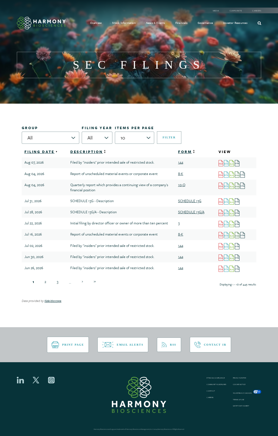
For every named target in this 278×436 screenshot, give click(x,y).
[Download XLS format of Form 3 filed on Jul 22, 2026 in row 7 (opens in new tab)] (232, 223)
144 (180, 162)
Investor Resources (235, 23)
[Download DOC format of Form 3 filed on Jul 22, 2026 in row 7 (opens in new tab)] (226, 223)
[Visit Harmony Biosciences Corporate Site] (41, 23)
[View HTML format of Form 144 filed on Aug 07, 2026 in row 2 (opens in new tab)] (237, 163)
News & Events (155, 23)
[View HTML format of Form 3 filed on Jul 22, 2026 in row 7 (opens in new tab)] (237, 223)
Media (216, 10)
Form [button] (185, 151)
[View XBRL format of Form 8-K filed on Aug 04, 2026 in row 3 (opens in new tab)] (237, 174)
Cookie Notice (239, 384)
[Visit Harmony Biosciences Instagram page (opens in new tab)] (51, 380)
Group (30, 128)
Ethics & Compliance (216, 378)
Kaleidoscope (53, 300)
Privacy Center (239, 378)
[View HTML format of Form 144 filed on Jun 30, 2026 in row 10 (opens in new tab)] (237, 257)
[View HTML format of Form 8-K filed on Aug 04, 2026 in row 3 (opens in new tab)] (243, 174)
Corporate (236, 10)
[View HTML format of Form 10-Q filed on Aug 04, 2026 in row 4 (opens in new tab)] (243, 185)
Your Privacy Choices (242, 393)
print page (73, 344)
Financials (181, 23)
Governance (205, 23)
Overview (96, 23)
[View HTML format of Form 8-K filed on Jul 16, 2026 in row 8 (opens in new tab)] (243, 234)
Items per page (134, 128)
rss (173, 344)
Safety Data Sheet (241, 406)
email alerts (130, 344)
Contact (211, 391)
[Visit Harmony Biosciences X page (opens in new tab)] (36, 380)
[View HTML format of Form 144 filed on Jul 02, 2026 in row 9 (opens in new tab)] (237, 246)
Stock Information (124, 23)
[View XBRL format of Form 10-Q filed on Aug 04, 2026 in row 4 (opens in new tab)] (237, 185)
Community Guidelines (216, 384)
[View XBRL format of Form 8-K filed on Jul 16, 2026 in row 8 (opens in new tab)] (237, 234)
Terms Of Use (238, 400)
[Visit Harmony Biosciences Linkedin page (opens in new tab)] (20, 380)
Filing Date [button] (39, 151)
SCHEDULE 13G (189, 200)
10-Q (181, 184)
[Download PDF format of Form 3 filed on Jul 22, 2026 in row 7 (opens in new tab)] (221, 223)
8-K (180, 173)
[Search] (259, 23)
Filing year (97, 128)
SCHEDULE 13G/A (191, 212)
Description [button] (86, 151)
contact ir (215, 344)
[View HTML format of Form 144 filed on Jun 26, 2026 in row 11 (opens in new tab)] (237, 268)
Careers (256, 10)
